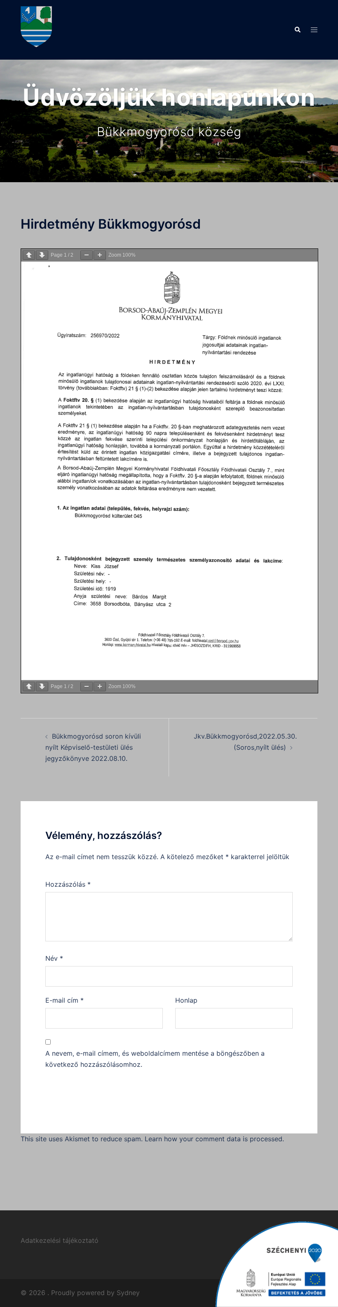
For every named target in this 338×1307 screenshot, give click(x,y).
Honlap (186, 1000)
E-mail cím (64, 1000)
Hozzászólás (68, 884)
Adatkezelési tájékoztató (60, 1240)
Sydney (128, 1292)
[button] (297, 29)
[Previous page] (29, 255)
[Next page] (42, 255)
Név (54, 958)
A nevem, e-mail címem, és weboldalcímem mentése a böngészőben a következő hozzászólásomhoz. (155, 1058)
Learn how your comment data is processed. (214, 1139)
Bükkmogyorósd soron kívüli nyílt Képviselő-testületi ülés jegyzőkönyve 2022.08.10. (93, 747)
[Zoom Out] (86, 255)
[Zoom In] (100, 255)
